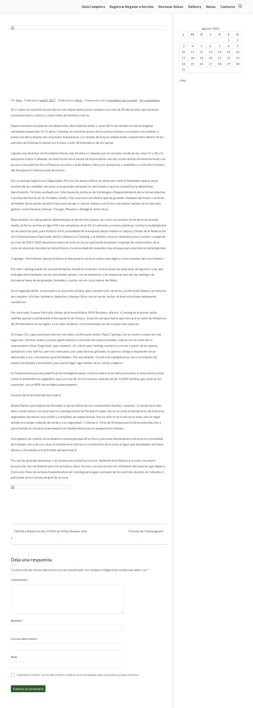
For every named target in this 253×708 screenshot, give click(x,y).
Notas (211, 6)
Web (14, 657)
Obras (78, 100)
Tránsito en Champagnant (145, 531)
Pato (19, 100)
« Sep (182, 80)
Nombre (17, 620)
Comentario (20, 579)
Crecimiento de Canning (122, 100)
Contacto (227, 6)
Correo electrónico (24, 638)
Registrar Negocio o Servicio (132, 6)
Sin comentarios (150, 100)
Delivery (194, 6)
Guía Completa (93, 6)
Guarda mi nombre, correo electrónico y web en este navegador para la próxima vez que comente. (78, 674)
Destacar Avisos (170, 6)
